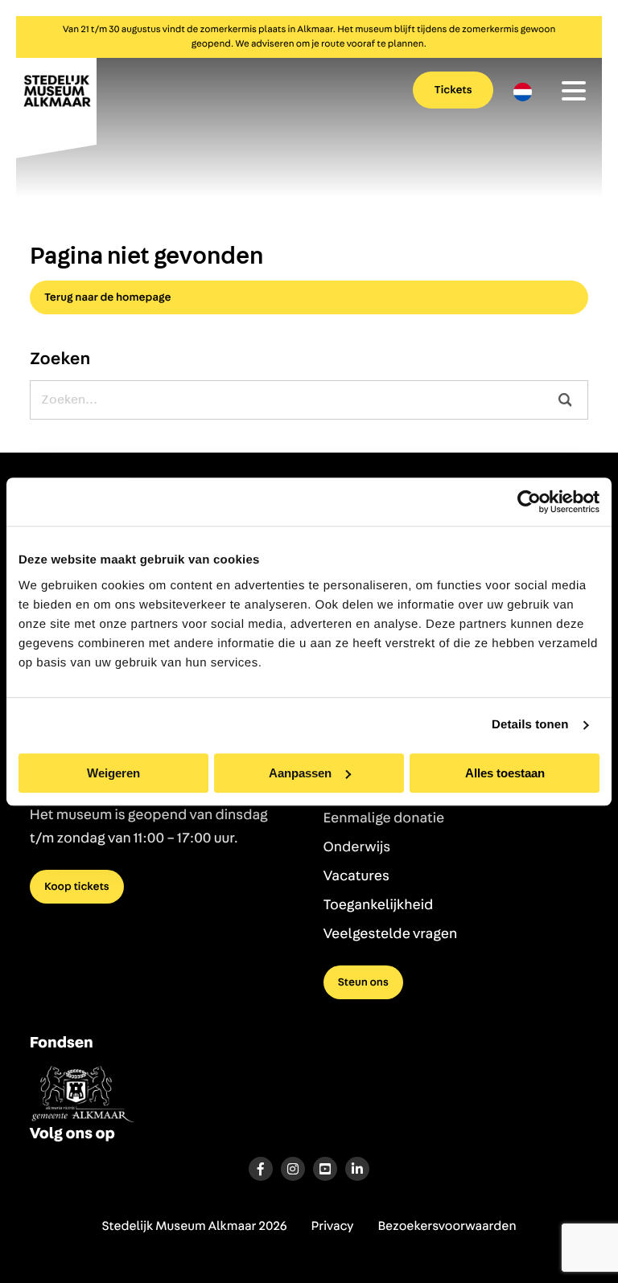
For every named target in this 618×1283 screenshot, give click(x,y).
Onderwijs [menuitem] (357, 847)
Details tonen (530, 725)
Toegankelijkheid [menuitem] (378, 905)
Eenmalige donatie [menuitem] (384, 818)
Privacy (332, 1226)
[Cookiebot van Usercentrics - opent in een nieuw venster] (529, 502)
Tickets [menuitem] (453, 90)
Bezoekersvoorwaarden (446, 1226)
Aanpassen (300, 773)
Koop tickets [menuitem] (76, 886)
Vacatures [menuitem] (356, 876)
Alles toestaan (505, 773)
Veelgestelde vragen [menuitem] (390, 934)
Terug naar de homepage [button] (107, 297)
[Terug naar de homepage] (56, 106)
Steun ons (363, 982)
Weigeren (113, 773)
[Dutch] (523, 92)
